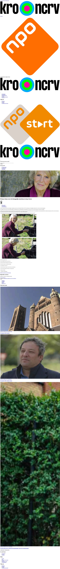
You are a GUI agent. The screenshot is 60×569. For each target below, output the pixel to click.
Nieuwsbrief (3, 169)
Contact (3, 558)
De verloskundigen (6, 546)
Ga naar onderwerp (2, 277)
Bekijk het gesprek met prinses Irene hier (5, 272)
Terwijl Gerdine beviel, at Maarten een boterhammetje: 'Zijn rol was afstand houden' (14, 548)
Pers (2, 559)
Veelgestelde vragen (4, 561)
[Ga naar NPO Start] (30, 144)
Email (2, 282)
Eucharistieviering (6, 331)
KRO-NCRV (3, 205)
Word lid (1, 16)
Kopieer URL (4, 283)
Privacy (3, 560)
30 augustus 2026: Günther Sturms (6, 380)
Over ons (3, 554)
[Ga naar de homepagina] (30, 15)
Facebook (3, 280)
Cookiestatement (4, 562)
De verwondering (4, 206)
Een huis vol (3, 168)
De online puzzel (4, 167)
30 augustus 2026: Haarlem (5, 333)
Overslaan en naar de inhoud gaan (4, 0)
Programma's (3, 553)
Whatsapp (3, 281)
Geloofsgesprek (6, 379)
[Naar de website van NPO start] (30, 76)
